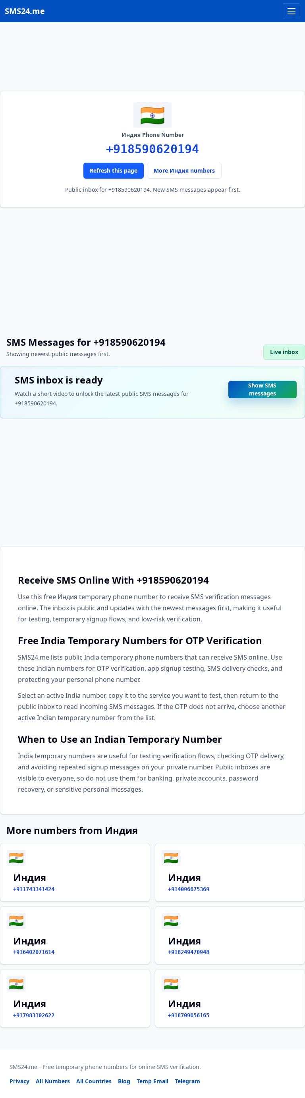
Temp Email (152, 1081)
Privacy (19, 1081)
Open (189, 1082)
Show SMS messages (262, 387)
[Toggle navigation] (291, 11)
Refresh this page (113, 170)
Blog (124, 1081)
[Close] (290, 1056)
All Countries (94, 1081)
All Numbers (53, 1081)
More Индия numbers (184, 170)
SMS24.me (25, 11)
